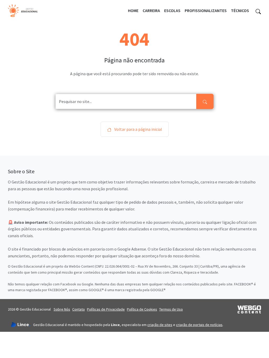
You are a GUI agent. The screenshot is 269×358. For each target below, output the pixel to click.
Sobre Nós (62, 309)
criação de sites (159, 324)
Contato (78, 309)
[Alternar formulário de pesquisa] (258, 10)
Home (133, 10)
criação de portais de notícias (199, 324)
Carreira (151, 10)
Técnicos (240, 10)
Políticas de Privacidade (106, 309)
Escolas (172, 10)
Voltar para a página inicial (137, 129)
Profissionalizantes (206, 10)
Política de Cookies (142, 309)
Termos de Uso (171, 309)
